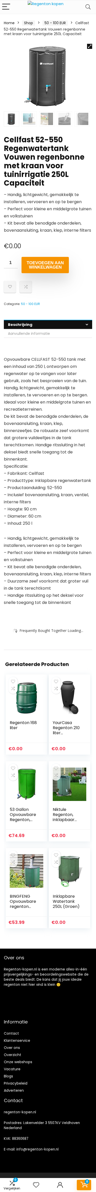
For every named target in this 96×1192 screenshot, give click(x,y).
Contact (11, 1033)
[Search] (88, 7)
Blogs (8, 1076)
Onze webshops (18, 1061)
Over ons (12, 1047)
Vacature (12, 1069)
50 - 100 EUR (55, 22)
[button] (89, 46)
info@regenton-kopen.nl (37, 1149)
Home (9, 22)
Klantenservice (17, 1040)
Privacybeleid (15, 1083)
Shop (28, 22)
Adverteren (14, 1090)
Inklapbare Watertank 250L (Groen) (66, 901)
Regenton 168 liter (23, 725)
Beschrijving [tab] (20, 324)
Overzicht (12, 1054)
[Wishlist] (36, 1185)
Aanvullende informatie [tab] (29, 333)
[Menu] (6, 7)
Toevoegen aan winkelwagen (45, 265)
